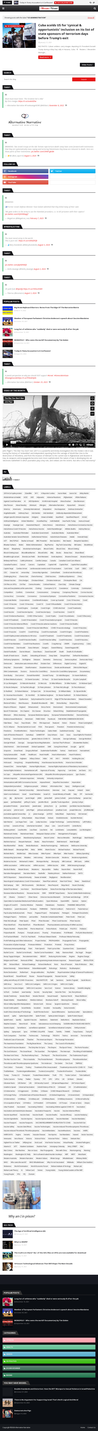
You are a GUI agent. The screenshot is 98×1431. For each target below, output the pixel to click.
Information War (56, 786)
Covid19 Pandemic (81, 632)
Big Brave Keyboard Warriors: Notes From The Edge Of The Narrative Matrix (46, 307)
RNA (91, 964)
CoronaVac (20, 596)
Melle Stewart (8, 849)
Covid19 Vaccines (65, 640)
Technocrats (33, 1036)
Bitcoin (6, 549)
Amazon (81, 505)
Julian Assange (38, 814)
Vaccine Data (24, 1115)
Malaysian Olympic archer (46, 834)
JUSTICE (49, 814)
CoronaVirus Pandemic (67, 596)
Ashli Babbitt (54, 521)
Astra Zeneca (47, 525)
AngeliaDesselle (9, 513)
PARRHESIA (44, 909)
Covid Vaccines (59, 612)
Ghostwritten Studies (80, 743)
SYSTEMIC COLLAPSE (37, 1032)
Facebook (51, 719)
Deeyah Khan (65, 656)
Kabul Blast (60, 814)
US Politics (27, 1103)
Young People (9, 1174)
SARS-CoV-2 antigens (32, 984)
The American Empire (44, 1039)
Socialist (47, 1008)
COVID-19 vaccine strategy (60, 628)
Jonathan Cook (61, 810)
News (77, 881)
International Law (10, 790)
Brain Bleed (79, 553)
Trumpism (26, 1075)
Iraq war (71, 790)
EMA (52, 703)
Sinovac (49, 1004)
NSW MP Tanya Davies (57, 893)
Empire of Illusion (10, 707)
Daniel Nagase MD (72, 648)
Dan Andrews (9, 648)
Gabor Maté (52, 731)
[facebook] (25, 171)
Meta (33, 849)
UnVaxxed (61, 1087)
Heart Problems (75, 754)
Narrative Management (12, 873)
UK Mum (71, 1079)
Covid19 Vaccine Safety (47, 640)
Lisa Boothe (22, 830)
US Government (73, 1095)
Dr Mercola (42, 683)
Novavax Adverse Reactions (14, 893)
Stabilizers (43, 1020)
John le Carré (18, 810)
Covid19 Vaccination (82, 636)
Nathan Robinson (69, 873)
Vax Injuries (52, 1134)
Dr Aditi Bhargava (63, 675)
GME (49, 747)
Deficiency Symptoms (11, 659)
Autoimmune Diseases (58, 537)
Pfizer (34, 921)
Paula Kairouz (83, 909)
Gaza (68, 735)
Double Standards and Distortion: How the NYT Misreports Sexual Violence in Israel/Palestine (54, 1389)
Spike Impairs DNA (26, 1016)
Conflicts (19, 592)
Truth (54, 1075)
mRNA (87, 861)
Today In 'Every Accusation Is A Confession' (32, 351)
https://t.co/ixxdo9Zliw (27, 101)
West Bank (82, 1154)
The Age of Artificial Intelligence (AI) (29, 1231)
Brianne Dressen (71, 557)
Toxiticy (28, 1067)
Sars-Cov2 (48, 988)
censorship (25, 572)
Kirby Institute (27, 818)
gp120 (81, 747)
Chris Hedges (23, 580)
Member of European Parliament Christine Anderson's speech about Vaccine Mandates (51, 318)
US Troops (63, 1103)
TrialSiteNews (9, 1071)
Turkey (20, 1079)
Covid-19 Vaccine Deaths (69, 624)
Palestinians (50, 905)
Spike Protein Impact (75, 1016)
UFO (50, 1079)
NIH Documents (27, 885)
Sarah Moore (85, 980)
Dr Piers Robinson (78, 687)
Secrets (36, 992)
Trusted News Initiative (41, 1075)
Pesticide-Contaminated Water (52, 917)
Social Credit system (11, 1008)
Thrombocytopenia (63, 1059)
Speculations (87, 1012)
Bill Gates (77, 545)
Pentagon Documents (80, 913)
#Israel (50, 375)
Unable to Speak (10, 1087)
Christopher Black (70, 580)
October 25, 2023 (41, 382)
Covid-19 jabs (51, 616)
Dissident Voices (46, 667)
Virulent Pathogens (83, 1142)
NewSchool (86, 881)
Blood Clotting (73, 549)
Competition (8, 592)
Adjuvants (40, 497)
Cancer (22, 564)
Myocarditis (46, 869)
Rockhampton (75, 968)
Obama (12, 897)
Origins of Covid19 (10, 905)
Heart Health (44, 754)
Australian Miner (73, 533)
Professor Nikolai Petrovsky (69, 937)
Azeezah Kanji (83, 537)
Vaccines (77, 1131)
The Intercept (65, 1051)
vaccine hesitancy (81, 1115)
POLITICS (73, 929)
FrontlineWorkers (20, 731)
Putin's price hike (54, 948)
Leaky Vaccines (41, 822)
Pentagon (65, 913)
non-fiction (25, 889)
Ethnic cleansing (19, 715)
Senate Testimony (10, 996)
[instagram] (25, 177)
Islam (88, 790)
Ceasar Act (14, 572)
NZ (5, 897)
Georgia (21, 743)
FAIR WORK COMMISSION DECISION (70, 719)
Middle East (21, 853)
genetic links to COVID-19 (41, 739)
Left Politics (87, 822)
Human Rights (21, 766)
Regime (72, 956)
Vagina (18, 1134)
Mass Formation (48, 842)
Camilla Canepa (41, 561)
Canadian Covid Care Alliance (69, 561)
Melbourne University (79, 846)
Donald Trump (48, 675)
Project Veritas (40, 941)
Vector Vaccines (87, 1134)
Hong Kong (18, 762)
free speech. (49, 727)
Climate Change (74, 584)
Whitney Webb (81, 1158)
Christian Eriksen (37, 580)
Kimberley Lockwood (11, 818)
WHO (6, 1162)
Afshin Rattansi (80, 497)
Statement (54, 1020)
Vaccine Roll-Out (79, 1123)
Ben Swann (67, 541)
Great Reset (18, 751)
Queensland (81, 948)
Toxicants (19, 1067)
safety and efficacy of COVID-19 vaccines (18, 980)
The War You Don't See (12, 1059)
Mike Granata (33, 853)
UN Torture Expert (78, 1083)
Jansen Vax (87, 798)
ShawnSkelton (22, 1000)
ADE (32, 497)
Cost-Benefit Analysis (40, 600)
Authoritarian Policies (39, 537)
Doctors (24, 671)
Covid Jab (34, 608)
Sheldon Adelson (36, 1000)
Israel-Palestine (34, 794)
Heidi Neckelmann (10, 758)
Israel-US (47, 794)
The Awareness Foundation (13, 1043)
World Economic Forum (39, 1166)
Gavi (61, 735)
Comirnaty (75, 588)
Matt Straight (74, 842)
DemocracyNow (71, 659)
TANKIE (67, 1032)
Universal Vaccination (26, 1087)
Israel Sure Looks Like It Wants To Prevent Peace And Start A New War (47, 2)
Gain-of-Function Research (13, 735)
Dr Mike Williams (56, 683)
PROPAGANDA (54, 941)
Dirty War (7, 667)
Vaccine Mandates (78, 1119)
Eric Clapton (25, 711)
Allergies (43, 505)
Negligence (53, 877)
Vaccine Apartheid (10, 1115)
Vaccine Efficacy (65, 1115)
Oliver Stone (32, 897)
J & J (5, 798)
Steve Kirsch (23, 1024)
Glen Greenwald (22, 747)
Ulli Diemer (22, 1083)
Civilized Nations (49, 584)
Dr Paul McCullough (28, 687)
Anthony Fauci (24, 513)
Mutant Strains (23, 869)
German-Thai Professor (61, 743)
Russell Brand (21, 976)
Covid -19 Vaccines (26, 604)
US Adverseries (9, 1091)
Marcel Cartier (49, 838)
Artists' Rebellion (27, 521)
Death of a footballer (74, 652)
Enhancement (33, 707)
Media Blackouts (32, 846)
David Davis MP (50, 652)
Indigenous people (31, 786)
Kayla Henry (71, 814)
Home (83, 1427)
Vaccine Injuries (26, 1119)
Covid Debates (9, 608)
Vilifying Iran (27, 1142)
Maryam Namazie (25, 842)
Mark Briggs (77, 838)
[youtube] (25, 182)
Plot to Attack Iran (36, 929)
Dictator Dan (45, 663)
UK (63, 1079)
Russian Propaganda (44, 976)
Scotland (15, 992)
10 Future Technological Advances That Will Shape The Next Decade (43, 1263)
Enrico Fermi (45, 707)
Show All (91, 17)
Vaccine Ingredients (11, 1119)
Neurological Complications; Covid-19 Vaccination (22, 881)
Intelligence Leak (78, 786)
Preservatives (56, 933)
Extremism (29, 719)
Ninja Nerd (65, 885)
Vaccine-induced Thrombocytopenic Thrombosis (71, 1127)
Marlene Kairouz (10, 842)
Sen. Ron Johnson (75, 992)
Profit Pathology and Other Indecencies (18, 941)
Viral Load (38, 1142)
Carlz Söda (68, 568)
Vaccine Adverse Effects (71, 1111)
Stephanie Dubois (78, 1020)
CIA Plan (23, 584)
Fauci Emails (26, 723)
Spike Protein (40, 1016)
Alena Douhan (65, 501)
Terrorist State (86, 1036)
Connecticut (30, 592)
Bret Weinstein (43, 557)
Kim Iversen (82, 814)
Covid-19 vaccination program (51, 620)
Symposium (16, 1032)
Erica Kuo (47, 711)
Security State (47, 992)
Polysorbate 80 (9, 933)
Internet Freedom (43, 790)
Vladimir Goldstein (27, 1146)
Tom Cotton (8, 1067)
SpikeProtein (8, 1020)
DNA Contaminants (11, 671)
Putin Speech (40, 948)
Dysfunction (24, 699)
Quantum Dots (68, 948)
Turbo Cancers (9, 1079)
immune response (10, 778)
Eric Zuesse (36, 711)
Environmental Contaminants (76, 707)
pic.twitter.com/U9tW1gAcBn (42, 151)
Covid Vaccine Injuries (25, 612)
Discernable (18, 667)
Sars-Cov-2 (18, 984)
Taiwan (50, 1032)
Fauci (16, 723)
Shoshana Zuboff (52, 1000)
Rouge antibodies (37, 972)
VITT (15, 1146)
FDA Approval (45, 723)
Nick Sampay (8, 885)
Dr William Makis (65, 691)
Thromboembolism (80, 1059)
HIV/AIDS (66, 758)
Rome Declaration (10, 972)
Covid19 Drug (33, 632)
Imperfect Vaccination (61, 782)
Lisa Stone (43, 830)
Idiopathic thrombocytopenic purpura (59, 774)
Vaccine (57, 1111)
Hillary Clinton (35, 758)
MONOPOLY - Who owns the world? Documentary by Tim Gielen (41, 340)
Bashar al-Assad (27, 541)
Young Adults (50, 1170)
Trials (90, 1067)
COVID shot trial (59, 608)
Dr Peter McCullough (61, 687)
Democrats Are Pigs (22, 1410)
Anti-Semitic (36, 513)
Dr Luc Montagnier (10, 683)
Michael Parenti (78, 849)
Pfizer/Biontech (38, 925)
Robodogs (53, 968)
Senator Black (25, 996)
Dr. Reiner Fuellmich (63, 695)
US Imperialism (88, 1095)
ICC (90, 770)
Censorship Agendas (39, 572)
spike (14, 1016)
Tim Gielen (58, 1063)
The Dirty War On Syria (37, 1047)
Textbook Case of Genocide (14, 1039)
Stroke (33, 1024)
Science (57, 988)
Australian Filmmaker (21, 533)
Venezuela (7, 1138)
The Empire (52, 1047)
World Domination (21, 1166)
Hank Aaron (72, 751)
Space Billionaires (58, 1012)
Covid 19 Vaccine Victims (73, 604)
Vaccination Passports (43, 1111)
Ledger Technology (57, 822)
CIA (81, 580)
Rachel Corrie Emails (24, 952)
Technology (45, 1036)
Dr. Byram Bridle (80, 691)
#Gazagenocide (11, 378)
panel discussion (21, 909)
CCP (90, 568)
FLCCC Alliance (9, 727)
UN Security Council (42, 1083)
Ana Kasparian (60, 509)
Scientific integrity (84, 988)
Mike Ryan (57, 853)
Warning (87, 1150)
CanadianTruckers (10, 564)
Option (83, 901)
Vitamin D (7, 1146)
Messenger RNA (22, 849)
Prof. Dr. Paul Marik (28, 937)
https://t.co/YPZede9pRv (26, 378)
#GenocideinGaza (61, 375)
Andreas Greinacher (75, 509)
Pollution (83, 929)
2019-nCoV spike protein (13, 493)
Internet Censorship (26, 790)
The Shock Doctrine (60, 1055)
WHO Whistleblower (36, 1162)
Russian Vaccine (61, 976)
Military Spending (83, 853)
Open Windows (51, 901)
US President (38, 1103)
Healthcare (32, 754)
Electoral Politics (10, 703)
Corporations (24, 600)
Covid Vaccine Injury (43, 612)
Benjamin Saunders (81, 541)
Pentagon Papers (10, 917)
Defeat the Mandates (80, 656)
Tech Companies (10, 1036)
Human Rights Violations (12, 770)
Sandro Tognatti (72, 980)
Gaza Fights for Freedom (82, 735)
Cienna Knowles (34, 584)
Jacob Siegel (30, 798)
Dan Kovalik (21, 648)
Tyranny (37, 1079)
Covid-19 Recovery (84, 616)
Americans (17, 509)
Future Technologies (37, 731)
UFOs (57, 1079)
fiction (64, 723)
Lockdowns (60, 830)
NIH (17, 885)
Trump (6, 1075)
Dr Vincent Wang (50, 691)
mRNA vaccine (25, 865)
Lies (53, 826)
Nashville (41, 873)
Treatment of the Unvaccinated (45, 1067)
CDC (5, 572)
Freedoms (7, 731)
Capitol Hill (52, 564)
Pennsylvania (54, 913)
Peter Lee (81, 917)
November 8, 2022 (56, 105)
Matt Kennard (62, 842)
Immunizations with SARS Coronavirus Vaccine (20, 782)
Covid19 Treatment (47, 636)
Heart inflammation (59, 754)
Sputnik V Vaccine (30, 1020)
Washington (8, 1154)
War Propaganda (46, 1150)
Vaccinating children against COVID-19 (60, 1107)
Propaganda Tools (69, 941)
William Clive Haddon (84, 1162)
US (70, 1087)
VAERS (85, 1131)
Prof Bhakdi (68, 933)
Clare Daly (62, 584)
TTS (61, 1075)
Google (73, 747)
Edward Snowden (85, 699)
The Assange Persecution (64, 1039)
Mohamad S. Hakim (26, 861)
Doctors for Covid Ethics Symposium (64, 671)
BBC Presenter (41, 541)
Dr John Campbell (79, 679)
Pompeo (21, 933)
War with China (61, 1150)
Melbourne (64, 846)
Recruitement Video (30, 956)
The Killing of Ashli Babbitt (82, 1051)
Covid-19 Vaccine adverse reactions (44, 624)
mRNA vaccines (38, 865)
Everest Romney (82, 715)
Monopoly (55, 861)
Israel (24, 794)
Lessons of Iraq (18, 826)
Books (58, 553)
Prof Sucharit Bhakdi (11, 937)
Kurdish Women (76, 818)
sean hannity (26, 992)
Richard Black (14, 964)
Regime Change (83, 956)
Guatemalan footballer (49, 751)
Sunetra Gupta (9, 1028)
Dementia (46, 659)
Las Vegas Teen (21, 822)
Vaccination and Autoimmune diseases (18, 1111)
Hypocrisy (61, 770)
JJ (56, 806)
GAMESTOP (40, 735)
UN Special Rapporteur (60, 1083)
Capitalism (41, 564)
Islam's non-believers (11, 794)
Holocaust (7, 762)
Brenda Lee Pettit (28, 557)
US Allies (35, 1091)
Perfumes (22, 917)
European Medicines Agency (38, 715)
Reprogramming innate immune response (51, 960)
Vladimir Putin (42, 1146)
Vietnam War (75, 1138)
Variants (27, 1134)
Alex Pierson (8, 505)
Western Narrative (26, 1158)
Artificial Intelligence (11, 521)
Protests (58, 944)
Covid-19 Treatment (11, 620)
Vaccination (81, 1107)
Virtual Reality (68, 1142)
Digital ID (82, 663)
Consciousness (42, 592)
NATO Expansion (10, 877)
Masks (37, 842)
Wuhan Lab (78, 1166)
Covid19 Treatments (64, 636)
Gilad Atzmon (9, 747)
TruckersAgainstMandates (26, 1071)
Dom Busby (8, 675)
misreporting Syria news (12, 857)
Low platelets (72, 830)
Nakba (56, 869)
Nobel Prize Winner (11, 889)
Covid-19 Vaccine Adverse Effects (16, 624)
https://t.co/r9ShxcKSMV (32, 289)
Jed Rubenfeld (16, 802)
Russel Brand (8, 976)
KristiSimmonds (62, 818)
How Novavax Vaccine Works (52, 762)
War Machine (20, 1150)
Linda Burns (76, 826)
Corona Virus (8, 596)
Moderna (65, 857)
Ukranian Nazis (9, 1083)
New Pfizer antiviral (50, 881)
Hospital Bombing (32, 762)
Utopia (86, 1103)
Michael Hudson (64, 849)
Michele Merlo (9, 853)
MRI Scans (78, 861)
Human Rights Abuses (37, 766)
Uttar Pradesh (9, 1107)
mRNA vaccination (10, 865)
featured (56, 723)
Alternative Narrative (56, 505)
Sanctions (59, 980)
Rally (57, 952)
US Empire (76, 1091)
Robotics (63, 968)
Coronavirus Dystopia (48, 596)
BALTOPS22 (14, 541)
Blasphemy (16, 549)
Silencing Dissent (67, 1000)
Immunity (40, 778)
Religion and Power (11, 960)
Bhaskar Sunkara (10, 545)
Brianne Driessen (87, 557)
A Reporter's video (48, 493)
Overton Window (27, 905)
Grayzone (7, 751)
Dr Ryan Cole (36, 691)
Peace (30, 913)
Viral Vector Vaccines (52, 1142)
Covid (85, 600)
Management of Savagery (67, 834)
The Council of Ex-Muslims (65, 1043)
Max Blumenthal (9, 846)
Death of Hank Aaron (11, 656)
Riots (56, 964)
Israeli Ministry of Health (62, 794)
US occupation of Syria (12, 1103)
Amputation (47, 509)
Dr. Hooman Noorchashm (13, 695)
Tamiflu (59, 1032)
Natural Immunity (25, 877)
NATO (80, 873)
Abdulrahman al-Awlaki (12, 497)
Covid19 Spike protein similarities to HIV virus (20, 636)
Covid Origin (45, 608)
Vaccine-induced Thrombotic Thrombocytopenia (21, 1131)
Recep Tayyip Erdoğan (12, 956)
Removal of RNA (27, 960)
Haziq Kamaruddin (10, 754)
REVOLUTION (88, 960)
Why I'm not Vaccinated (55, 1162)
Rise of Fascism (66, 964)
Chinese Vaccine (9, 580)
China (80, 576)
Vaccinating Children (35, 1107)
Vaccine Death (38, 1115)
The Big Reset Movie (34, 1043)
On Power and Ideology (71, 897)
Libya (47, 826)
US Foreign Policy (10, 1095)
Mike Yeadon (68, 853)
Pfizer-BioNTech (9, 925)
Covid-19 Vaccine (71, 620)
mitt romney (38, 857)
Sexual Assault (52, 996)
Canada (53, 561)
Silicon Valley (81, 1000)
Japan (6, 802)
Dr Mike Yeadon (70, 683)
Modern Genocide (52, 857)
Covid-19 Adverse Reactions (14, 616)
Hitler (45, 758)
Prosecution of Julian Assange (14, 944)
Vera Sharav (18, 1138)
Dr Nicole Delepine (10, 687)
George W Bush (9, 743)
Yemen (40, 1170)
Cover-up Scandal (57, 600)
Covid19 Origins (66, 632)
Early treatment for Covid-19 (41, 699)
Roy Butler (51, 972)
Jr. (29, 814)
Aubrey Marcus (84, 529)
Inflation (44, 786)
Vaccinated (21, 1107)
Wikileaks (70, 1162)
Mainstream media (10, 834)
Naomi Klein (66, 869)
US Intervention (9, 1099)
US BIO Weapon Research (60, 1091)
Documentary (85, 671)
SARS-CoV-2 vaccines (34, 988)
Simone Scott (38, 1004)
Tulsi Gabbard (84, 1075)
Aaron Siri (73, 493)
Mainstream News (27, 834)
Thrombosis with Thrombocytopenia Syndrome (21, 1063)
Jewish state (37, 806)
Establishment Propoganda (76, 711)
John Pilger (30, 810)
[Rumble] (72, 177)
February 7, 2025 (37, 218)
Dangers (45, 648)
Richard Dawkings (28, 964)
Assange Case (18, 525)
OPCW (86, 897)
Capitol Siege (8, 568)
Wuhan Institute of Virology (61, 1166)
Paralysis (33, 909)
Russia (31, 976)
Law (31, 822)
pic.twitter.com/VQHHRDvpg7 (16, 214)
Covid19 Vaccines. (81, 640)
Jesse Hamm (25, 806)
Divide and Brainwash (62, 667)
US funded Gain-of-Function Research (32, 1095)
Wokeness (7, 1166)
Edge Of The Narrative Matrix (65, 699)
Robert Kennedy (9, 968)
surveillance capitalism (37, 1028)
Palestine (39, 905)
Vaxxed (75, 1134)
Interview (56, 790)
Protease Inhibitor (34, 944)
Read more (44, 57)
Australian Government (40, 533)
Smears (75, 1004)
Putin (30, 948)
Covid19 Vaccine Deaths (27, 640)
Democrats (8, 663)
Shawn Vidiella (9, 1000)
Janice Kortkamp (74, 798)
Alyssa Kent (71, 505)
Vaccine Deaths (51, 1115)
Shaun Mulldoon (81, 996)
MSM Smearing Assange (76, 865)
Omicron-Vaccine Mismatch (50, 897)
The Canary (48, 1043)
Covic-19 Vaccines (73, 600)
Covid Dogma (23, 608)
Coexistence (63, 588)
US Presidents (51, 1103)
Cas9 (77, 568)
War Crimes (8, 1150)
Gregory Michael (32, 751)
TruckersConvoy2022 (46, 1071)
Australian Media (58, 533)
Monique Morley (42, 861)
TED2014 (56, 1036)
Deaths (24, 656)
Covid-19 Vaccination (29, 620)
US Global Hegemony (57, 1095)
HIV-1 (58, 758)
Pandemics (8, 909)
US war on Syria (75, 1103)
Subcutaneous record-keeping (49, 1024)
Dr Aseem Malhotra (79, 675)
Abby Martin (84, 493)
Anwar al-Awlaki (47, 517)
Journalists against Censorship (15, 814)
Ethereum (7, 715)
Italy (75, 794)
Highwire (23, 758)
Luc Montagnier (85, 830)
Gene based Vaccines (21, 739)
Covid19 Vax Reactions (31, 644)
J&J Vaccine (19, 798)
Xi (21, 1170)
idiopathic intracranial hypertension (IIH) (27, 774)
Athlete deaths (70, 529)
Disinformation (31, 667)
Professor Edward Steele (47, 937)
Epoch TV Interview (10, 711)
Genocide (56, 739)
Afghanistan (68, 497)
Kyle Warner (8, 822)
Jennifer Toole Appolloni (60, 802)
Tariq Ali (89, 1032)
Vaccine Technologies (42, 1127)
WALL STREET (72, 1146)
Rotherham (24, 972)
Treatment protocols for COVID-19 (72, 1067)
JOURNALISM (88, 810)
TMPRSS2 (79, 1063)
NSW (44, 893)
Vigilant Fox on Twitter (12, 1142)
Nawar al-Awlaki (40, 877)
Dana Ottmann (33, 648)
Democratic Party (86, 659)
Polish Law (63, 929)
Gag (78, 731)
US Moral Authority (82, 1099)
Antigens (35, 517)
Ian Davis (82, 770)
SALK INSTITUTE (41, 980)
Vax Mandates (65, 1134)
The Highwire (52, 1051)
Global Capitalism (38, 747)
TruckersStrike (81, 1071)
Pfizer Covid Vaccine (59, 921)
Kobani (50, 818)
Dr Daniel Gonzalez (32, 679)
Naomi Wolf (78, 869)
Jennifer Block (43, 802)
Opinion (75, 901)
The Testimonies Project (78, 1055)
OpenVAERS (65, 901)
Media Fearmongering (49, 846)
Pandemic (61, 905)
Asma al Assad (84, 521)
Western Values (41, 1158)
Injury (67, 786)
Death (61, 652)
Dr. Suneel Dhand (10, 699)
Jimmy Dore (48, 806)
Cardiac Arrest (21, 568)
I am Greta (72, 770)
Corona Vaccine (86, 592)
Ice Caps (7, 774)
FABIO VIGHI (40, 719)
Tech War (22, 1036)
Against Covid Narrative (12, 501)
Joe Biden (63, 806)
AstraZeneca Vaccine (36, 529)
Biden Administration (34, 545)
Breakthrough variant (11, 557)
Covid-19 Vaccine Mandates (14, 628)
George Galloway (69, 739)
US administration (80, 1087)
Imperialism (76, 782)
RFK (5, 964)
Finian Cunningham (85, 723)
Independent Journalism (12, 786)
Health (23, 754)
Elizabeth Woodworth (39, 703)
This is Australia (29, 1059)
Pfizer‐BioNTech (24, 925)
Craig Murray (56, 644)
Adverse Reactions (53, 497)
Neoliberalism (66, 877)
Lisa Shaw (33, 830)
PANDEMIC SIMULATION (76, 905)
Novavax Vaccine (33, 893)
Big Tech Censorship (63, 545)
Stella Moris (65, 1020)
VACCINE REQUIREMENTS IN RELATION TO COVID (53, 1123)
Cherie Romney (36, 576)
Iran (63, 790)
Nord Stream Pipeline (39, 889)
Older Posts (87, 65)
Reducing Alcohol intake (57, 956)
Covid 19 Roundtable (53, 604)
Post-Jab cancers (33, 933)
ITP (81, 794)
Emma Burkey (62, 703)
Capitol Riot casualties (79, 564)
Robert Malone (24, 968)
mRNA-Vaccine (53, 865)
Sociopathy (57, 1008)
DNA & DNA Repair (80, 667)
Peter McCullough (10, 921)
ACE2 (25, 497)
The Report (45, 1055)
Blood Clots (61, 549)
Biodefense (88, 545)
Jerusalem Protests (10, 806)
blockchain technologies (32, 549)
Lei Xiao (6, 826)
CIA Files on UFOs (10, 584)
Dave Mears (37, 652)
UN (30, 1083)
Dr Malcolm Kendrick (27, 683)
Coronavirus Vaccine (86, 596)
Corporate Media (10, 600)
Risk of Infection (81, 964)
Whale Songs (55, 1158)
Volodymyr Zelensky (57, 1146)
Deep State (53, 656)
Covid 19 (39, 604)
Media (21, 846)
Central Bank (55, 572)
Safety (72, 976)
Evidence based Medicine (13, 719)
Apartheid (59, 517)
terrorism (74, 1036)
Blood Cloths (48, 549)
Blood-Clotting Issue (11, 553)
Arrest (84, 517)
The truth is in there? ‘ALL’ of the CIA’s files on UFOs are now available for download (50, 1253)
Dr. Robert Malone (80, 695)
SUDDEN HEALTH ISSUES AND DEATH (77, 1024)
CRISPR (66, 644)
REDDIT (43, 956)
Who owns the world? (18, 1162)
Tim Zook (69, 1063)
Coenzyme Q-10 (50, 588)
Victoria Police (40, 1138)
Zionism (31, 1174)
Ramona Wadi (68, 952)
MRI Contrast (66, 861)
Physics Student (9, 929)
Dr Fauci (45, 679)
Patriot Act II (70, 909)
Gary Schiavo (52, 735)
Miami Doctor (50, 849)
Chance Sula (23, 576)
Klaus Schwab (40, 818)
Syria (25, 1032)
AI (25, 501)
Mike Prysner (46, 853)
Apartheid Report (72, 517)
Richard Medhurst (44, 964)
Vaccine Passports (26, 1123)
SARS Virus (7, 984)
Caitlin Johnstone (26, 561)
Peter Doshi (70, 917)
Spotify (18, 1020)
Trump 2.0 (15, 1075)
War (81, 1146)
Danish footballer (10, 652)
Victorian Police (53, 1138)
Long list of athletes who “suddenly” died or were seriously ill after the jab (46, 329)
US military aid (34, 1099)
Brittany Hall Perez (10, 561)
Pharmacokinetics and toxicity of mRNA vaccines (65, 925)
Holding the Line (78, 758)
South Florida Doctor (41, 1012)
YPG (18, 1174)
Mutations (35, 869)
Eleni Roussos (24, 703)
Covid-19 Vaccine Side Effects (37, 628)
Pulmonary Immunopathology (14, 948)
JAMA (39, 798)
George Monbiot (85, 739)
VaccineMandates (48, 1131)
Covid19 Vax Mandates (12, 644)
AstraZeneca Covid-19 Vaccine (15, 529)
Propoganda (84, 941)
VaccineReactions (64, 1131)
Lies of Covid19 (63, 826)
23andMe (28, 493)
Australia (7, 533)
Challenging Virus (10, 576)
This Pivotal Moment (45, 1059)
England (22, 707)
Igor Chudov (80, 774)
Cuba (89, 644)
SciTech (6, 992)
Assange (7, 525)
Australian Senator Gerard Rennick (16, 537)
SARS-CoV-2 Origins (50, 984)
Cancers (31, 564)
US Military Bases (48, 1099)
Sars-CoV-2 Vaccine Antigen (13, 988)
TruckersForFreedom (64, 1071)
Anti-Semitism (48, 513)
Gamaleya (29, 735)
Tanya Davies (78, 1032)
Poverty (45, 933)
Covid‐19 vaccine (10, 632)
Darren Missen (25, 652)
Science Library (69, 988)
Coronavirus (32, 596)
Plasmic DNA (22, 929)
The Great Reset (26, 1051)
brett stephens (57, 557)
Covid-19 (71, 612)
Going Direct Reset (61, 747)
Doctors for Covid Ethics (38, 671)
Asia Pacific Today (69, 521)
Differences (57, 663)
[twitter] (72, 171)
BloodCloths (42, 553)
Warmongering (75, 1150)
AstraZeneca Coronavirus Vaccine (80, 525)
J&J (11, 798)
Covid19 (22, 632)
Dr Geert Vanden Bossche (61, 679)
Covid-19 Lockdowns (66, 616)
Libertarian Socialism (34, 826)
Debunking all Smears (38, 656)
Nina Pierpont (53, 885)
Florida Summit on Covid (26, 727)
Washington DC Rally (23, 1154)
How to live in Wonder (74, 762)
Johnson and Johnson (45, 810)
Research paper (75, 960)
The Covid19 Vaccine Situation (14, 1047)
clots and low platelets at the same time (18, 588)
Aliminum (33, 505)
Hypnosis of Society (48, 770)
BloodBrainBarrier (28, 553)
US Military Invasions (65, 1099)
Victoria (29, 1138)
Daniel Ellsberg (56, 648)
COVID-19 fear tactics (35, 616)
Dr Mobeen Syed (85, 683)
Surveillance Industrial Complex (60, 1028)
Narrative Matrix (29, 873)
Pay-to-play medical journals (14, 913)
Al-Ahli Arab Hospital (49, 501)
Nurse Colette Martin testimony (79, 893)
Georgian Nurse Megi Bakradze (38, 743)
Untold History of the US (46, 1087)
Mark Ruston (89, 838)
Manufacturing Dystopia (32, 838)
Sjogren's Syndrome (62, 1004)
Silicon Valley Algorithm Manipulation (17, 1004)
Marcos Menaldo (64, 838)
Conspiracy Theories (70, 592)
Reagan (88, 952)
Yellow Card (30, 1170)
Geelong (7, 739)
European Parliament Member (63, 715)
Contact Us (91, 1427)
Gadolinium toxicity (67, 731)
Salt (52, 980)
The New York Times (11, 1055)
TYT (44, 1079)
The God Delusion (10, 1051)
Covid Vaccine (9, 612)
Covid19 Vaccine (10, 640)
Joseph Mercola (75, 810)
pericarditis (33, 917)
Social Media (26, 1008)
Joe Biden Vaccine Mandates (80, 806)
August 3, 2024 (30, 156)
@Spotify (19, 289)
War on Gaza (32, 1150)
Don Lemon (19, 675)
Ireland (80, 790)
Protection (48, 944)
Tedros (65, 1036)
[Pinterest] (72, 182)
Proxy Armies (69, 944)
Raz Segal (79, 952)
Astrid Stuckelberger (54, 529)
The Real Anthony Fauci (30, 1055)
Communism (86, 588)
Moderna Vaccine (10, 861)
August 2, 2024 (40, 269)
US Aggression (23, 1091)
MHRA (40, 849)
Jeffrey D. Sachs (29, 802)
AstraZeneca (60, 525)
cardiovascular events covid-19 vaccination (45, 568)
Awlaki (72, 537)
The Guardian (40, 1051)
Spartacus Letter (74, 1012)
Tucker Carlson (70, 1075)
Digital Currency (70, 663)
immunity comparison (55, 778)
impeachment (45, 782)
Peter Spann (24, 921)
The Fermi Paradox (81, 1047)
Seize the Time (60, 992)
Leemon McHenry (73, 822)
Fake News (7, 723)
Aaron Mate (62, 493)
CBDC (84, 568)
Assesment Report (33, 525)
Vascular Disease (39, 1134)
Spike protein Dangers (56, 1016)
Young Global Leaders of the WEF (70, 1170)
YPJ (24, 1174)
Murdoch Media (9, 869)
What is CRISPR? (21, 1242)
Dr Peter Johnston (44, 687)
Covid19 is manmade (49, 632)
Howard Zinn (8, 766)
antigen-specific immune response (16, 517)
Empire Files (74, 703)
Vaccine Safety (9, 1127)
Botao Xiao (68, 553)
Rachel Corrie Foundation (44, 952)
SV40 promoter (79, 1028)
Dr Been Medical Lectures (13, 679)
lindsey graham (9, 830)
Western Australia (10, 1158)
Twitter (28, 1079)
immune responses (27, 778)
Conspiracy (55, 592)
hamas (62, 751)
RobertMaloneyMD (39, 968)
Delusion (37, 659)
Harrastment (84, 751)
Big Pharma (49, 545)
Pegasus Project (41, 913)
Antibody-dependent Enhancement (69, 513)
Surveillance (21, 1028)
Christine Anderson (53, 580)
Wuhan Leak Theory (11, 1170)
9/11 (36, 493)
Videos (65, 1138)
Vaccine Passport (10, 1123)
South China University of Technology (17, 1012)
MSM (63, 865)
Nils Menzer (41, 885)
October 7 (21, 897)
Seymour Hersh (66, 996)
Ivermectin (89, 794)
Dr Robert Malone (21, 691)
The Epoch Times (65, 1047)
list (51, 830)
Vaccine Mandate (62, 1119)
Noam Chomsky (78, 885)
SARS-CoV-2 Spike (66, 984)
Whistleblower (68, 1158)
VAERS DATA (8, 1134)
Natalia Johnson (53, 873)
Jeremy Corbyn (77, 802)
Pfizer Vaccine (75, 921)
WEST (73, 1154)
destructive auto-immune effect (26, 663)
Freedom (60, 727)
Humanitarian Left (30, 770)
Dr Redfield (8, 691)
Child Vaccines (50, 576)
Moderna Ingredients (79, 857)
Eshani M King (58, 711)
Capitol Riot (63, 564)
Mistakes (27, 857)
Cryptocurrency (78, 644)
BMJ (52, 553)
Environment (58, 707)
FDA (34, 723)
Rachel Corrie (9, 952)
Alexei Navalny (21, 505)
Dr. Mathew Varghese (45, 695)
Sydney (6, 1032)
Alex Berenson (79, 501)
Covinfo (46, 644)
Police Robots (51, 929)
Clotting (38, 588)
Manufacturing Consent (12, 838)
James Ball (48, 798)
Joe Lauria (7, 810)
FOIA (40, 727)
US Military (22, 1099)
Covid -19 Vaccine (10, 604)
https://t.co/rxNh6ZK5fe (28, 240)
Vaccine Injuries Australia (44, 1119)
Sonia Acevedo (69, 1008)
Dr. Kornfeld (30, 695)
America (7, 509)
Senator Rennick (38, 996)
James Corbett (60, 798)
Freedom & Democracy (75, 727)
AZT (5, 541)
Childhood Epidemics (66, 576)
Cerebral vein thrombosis (72, 572)
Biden (21, 545)
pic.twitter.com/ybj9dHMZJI (16, 265)
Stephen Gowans (10, 1024)
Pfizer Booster (44, 921)
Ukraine (79, 1079)
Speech (6, 1016)
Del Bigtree (26, 659)
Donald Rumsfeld (33, 675)
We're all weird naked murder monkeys (48, 1154)
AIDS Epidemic (34, 501)
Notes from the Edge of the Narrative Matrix (66, 889)
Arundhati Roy (42, 521)
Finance (72, 723)
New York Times (66, 881)
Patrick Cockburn (57, 909)
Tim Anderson (46, 1063)
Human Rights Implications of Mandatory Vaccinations (67, 766)
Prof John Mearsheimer (84, 933)
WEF (66, 1154)
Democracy (57, 659)
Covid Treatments (74, 608)
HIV (51, 758)
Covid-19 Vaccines (79, 628)
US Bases (44, 1091)
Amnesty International (32, 509)
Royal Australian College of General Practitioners (75, 972)
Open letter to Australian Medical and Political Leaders (23, 901)
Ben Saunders (55, 541)
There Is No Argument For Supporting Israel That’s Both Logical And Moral (46, 1400)
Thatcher (30, 1039)
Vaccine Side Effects (24, 1127)
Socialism (37, 1008)
